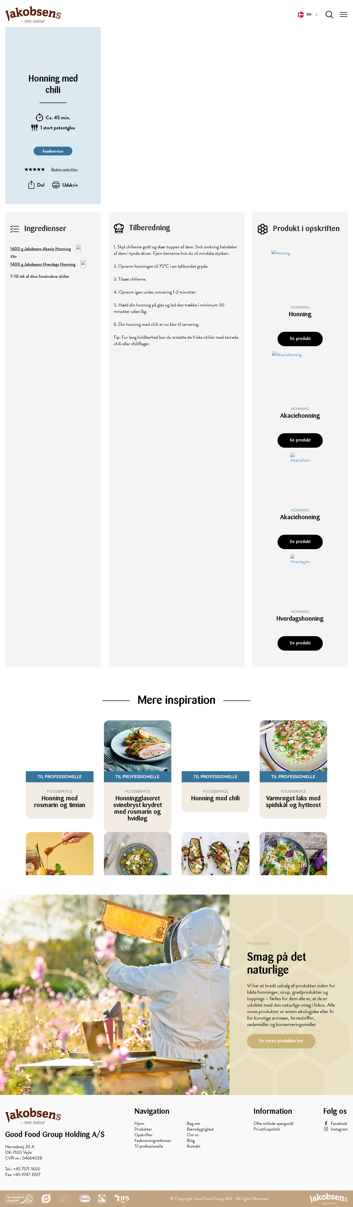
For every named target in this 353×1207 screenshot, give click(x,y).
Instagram (339, 1129)
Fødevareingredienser (152, 1140)
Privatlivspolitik (267, 1129)
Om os (192, 1135)
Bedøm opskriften (64, 169)
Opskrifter (143, 1135)
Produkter (143, 1129)
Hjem (139, 1123)
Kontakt (194, 1146)
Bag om (193, 1123)
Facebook (339, 1123)
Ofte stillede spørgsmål (274, 1123)
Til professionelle (148, 1146)
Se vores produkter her (281, 1041)
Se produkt (300, 339)
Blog (191, 1140)
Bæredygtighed (200, 1129)
